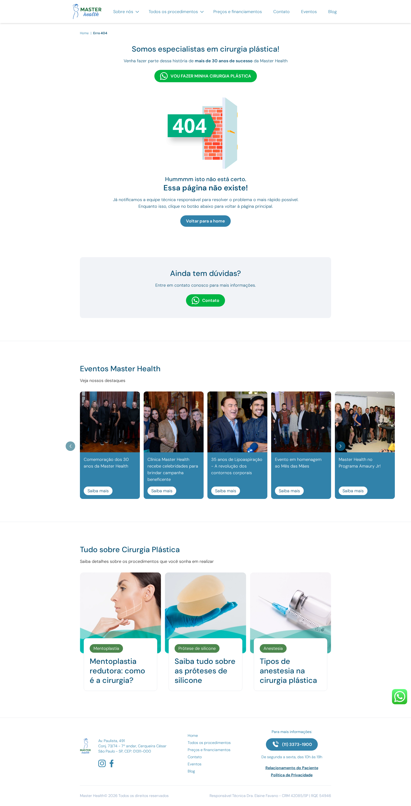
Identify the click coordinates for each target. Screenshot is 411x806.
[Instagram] (102, 763)
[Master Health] (85, 746)
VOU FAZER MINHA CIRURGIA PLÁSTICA (211, 76)
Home (85, 33)
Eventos (309, 11)
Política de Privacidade (292, 774)
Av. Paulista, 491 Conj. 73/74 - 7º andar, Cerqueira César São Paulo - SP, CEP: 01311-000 (132, 746)
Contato (281, 11)
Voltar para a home (205, 221)
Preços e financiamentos (237, 11)
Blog (332, 11)
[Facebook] (111, 763)
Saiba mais (98, 491)
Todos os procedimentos (174, 11)
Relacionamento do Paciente (291, 767)
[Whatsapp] (399, 696)
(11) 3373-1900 (297, 744)
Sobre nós (123, 11)
